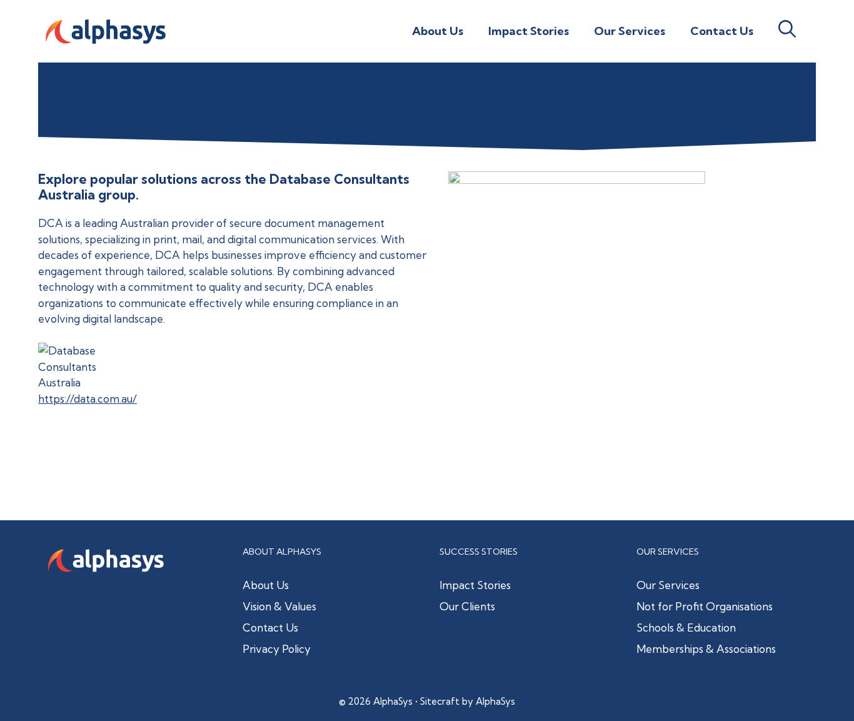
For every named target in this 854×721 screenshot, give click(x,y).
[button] (787, 31)
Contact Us (721, 31)
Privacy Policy (277, 648)
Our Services (629, 31)
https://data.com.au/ (87, 398)
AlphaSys (495, 701)
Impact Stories (528, 31)
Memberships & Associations (706, 648)
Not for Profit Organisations (704, 606)
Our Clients (467, 606)
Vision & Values (279, 606)
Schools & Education (686, 627)
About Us (437, 31)
